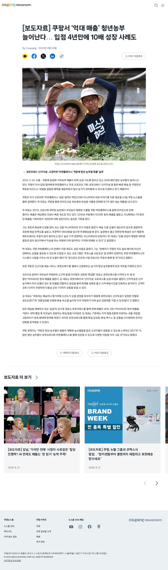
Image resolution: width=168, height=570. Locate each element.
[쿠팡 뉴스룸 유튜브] (71, 526)
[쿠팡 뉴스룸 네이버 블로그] (98, 526)
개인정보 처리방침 (12, 560)
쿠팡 (38, 526)
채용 (38, 537)
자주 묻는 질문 (10, 537)
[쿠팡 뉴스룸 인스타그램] (80, 526)
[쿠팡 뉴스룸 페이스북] (89, 526)
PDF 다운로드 (135, 56)
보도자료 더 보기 (18, 377)
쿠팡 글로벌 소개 (43, 531)
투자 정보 (40, 542)
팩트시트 (8, 531)
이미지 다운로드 (71, 353)
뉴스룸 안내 (9, 526)
